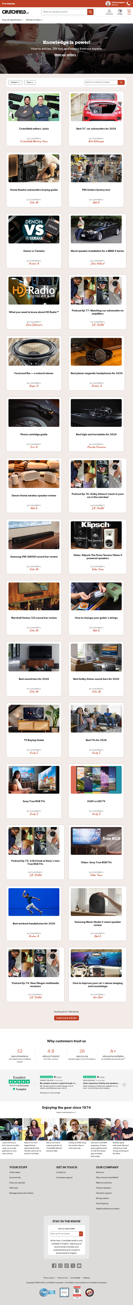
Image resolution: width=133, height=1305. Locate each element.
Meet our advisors (104, 1183)
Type (28, 82)
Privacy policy (49, 1278)
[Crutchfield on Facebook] (54, 1266)
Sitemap (87, 1278)
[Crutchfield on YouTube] (79, 1266)
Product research (103, 1188)
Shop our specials (17, 1183)
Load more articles (66, 1018)
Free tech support (104, 1193)
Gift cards (13, 1188)
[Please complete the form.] (121, 82)
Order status (14, 1172)
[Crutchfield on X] (72, 1266)
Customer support (64, 1178)
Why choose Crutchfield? (107, 1178)
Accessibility (75, 1278)
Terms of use (62, 1278)
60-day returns (102, 1198)
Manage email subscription (21, 1193)
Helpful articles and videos (107, 1209)
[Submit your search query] (90, 12)
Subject (14, 82)
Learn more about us (65, 1112)
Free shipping (8, 4)
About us (100, 1172)
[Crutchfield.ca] (15, 12)
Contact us (61, 1172)
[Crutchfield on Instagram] (60, 1266)
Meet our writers (65, 54)
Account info (15, 1178)
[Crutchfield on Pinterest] (66, 1266)
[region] (66, 1138)
